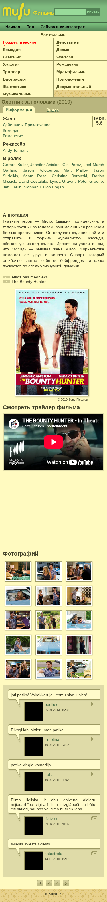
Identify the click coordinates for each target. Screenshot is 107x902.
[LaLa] (33, 781)
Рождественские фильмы (19, 44)
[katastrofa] (33, 860)
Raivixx (51, 818)
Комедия (12, 49)
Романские (13, 135)
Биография (14, 79)
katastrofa (53, 853)
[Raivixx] (33, 825)
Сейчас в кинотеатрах (63, 26)
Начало (12, 26)
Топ (30, 26)
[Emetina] (33, 746)
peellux (51, 704)
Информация (19, 110)
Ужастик (11, 64)
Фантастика (14, 86)
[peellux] (33, 711)
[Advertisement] (36, 201)
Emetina (52, 739)
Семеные (12, 57)
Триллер (11, 71)
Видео (52, 110)
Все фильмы (53, 34)
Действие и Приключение (27, 124)
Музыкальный (17, 94)
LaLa (49, 774)
